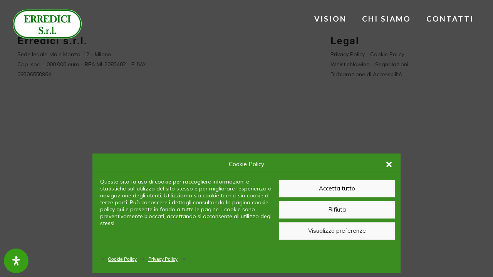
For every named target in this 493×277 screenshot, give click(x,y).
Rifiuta (337, 209)
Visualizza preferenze (337, 230)
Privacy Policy (163, 258)
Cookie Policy (122, 258)
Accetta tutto (337, 188)
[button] (389, 164)
